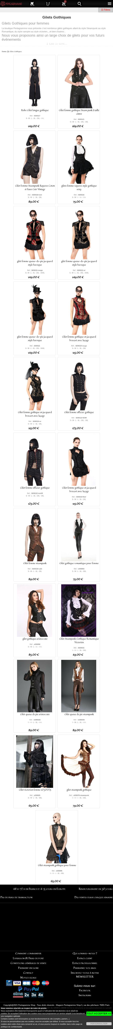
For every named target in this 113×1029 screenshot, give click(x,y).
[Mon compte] (32, 3)
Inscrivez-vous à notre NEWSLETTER (85, 975)
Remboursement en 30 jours (96, 889)
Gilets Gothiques (15, 51)
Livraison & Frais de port (28, 958)
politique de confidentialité (11, 1027)
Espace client (84, 958)
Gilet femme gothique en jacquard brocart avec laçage (79, 338)
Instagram (85, 995)
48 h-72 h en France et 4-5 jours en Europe (39, 889)
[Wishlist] (48, 3)
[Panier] (64, 3)
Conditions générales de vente (28, 963)
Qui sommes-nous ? (85, 953)
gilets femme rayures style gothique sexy (79, 187)
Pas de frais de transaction (16, 897)
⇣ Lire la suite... (56, 43)
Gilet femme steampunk (34, 563)
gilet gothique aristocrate (35, 638)
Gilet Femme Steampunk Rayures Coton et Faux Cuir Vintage (35, 187)
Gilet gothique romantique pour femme (79, 563)
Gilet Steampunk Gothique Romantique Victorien (79, 640)
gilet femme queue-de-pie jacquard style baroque (35, 263)
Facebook (84, 990)
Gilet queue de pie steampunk (79, 714)
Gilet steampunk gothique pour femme (57, 865)
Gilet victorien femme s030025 (35, 789)
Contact (28, 973)
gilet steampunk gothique (79, 789)
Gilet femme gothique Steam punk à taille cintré (79, 112)
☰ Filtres (105, 10)
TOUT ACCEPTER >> (99, 1013)
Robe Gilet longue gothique (35, 110)
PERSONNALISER (99, 1024)
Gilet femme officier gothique (79, 412)
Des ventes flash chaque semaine (93, 897)
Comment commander (28, 953)
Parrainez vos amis (84, 968)
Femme (4, 51)
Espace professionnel (84, 963)
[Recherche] (80, 3)
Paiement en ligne (28, 968)
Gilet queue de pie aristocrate (35, 714)
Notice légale (28, 977)
